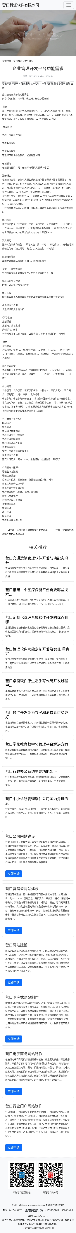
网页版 (50, 83)
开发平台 (16, 83)
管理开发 (6, 83)
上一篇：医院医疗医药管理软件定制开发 (28, 530)
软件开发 (29, 61)
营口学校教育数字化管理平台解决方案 (36, 744)
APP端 (43, 83)
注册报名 (25, 83)
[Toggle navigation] (68, 5)
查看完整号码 (34, 1210)
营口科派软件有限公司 (20, 5)
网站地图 (49, 1228)
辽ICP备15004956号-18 (33, 1228)
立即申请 (14, 873)
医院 (68, 83)
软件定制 (34, 83)
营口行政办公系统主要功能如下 (31, 772)
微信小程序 (59, 83)
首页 (20, 61)
